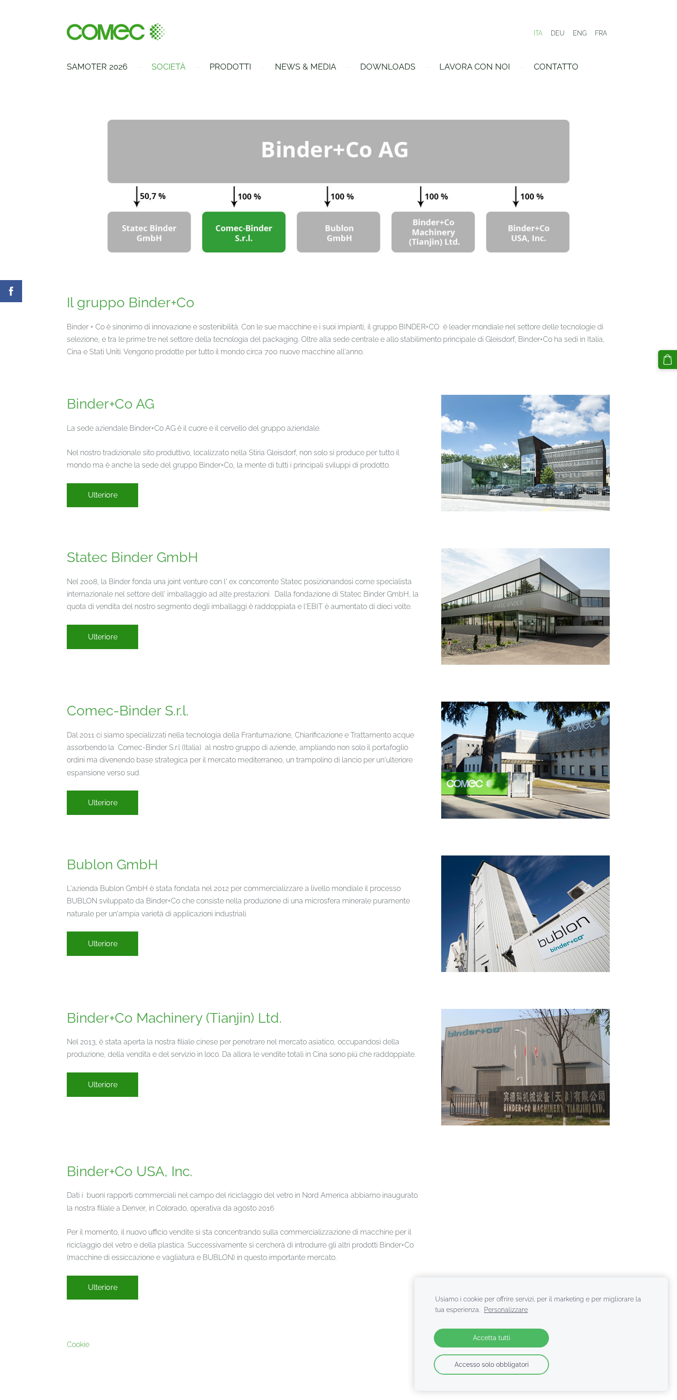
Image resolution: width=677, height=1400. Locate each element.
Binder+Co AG (110, 404)
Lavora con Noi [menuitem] (474, 66)
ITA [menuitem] (538, 33)
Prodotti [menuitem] (230, 66)
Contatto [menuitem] (556, 66)
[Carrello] (667, 359)
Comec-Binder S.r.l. (128, 711)
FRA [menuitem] (601, 33)
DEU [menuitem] (558, 33)
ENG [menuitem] (580, 33)
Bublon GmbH (112, 864)
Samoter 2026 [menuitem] (97, 66)
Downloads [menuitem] (387, 66)
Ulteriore (102, 495)
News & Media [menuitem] (305, 66)
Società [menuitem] (169, 66)
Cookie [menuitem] (78, 1344)
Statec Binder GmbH (132, 557)
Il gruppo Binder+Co (130, 302)
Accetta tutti (491, 1337)
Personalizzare (506, 1309)
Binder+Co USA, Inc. (130, 1171)
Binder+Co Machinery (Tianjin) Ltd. (174, 1018)
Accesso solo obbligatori (492, 1364)
